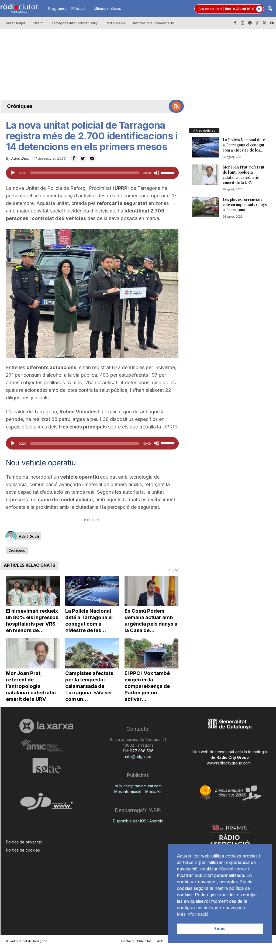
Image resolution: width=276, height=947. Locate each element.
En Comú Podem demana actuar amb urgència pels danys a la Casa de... (151, 620)
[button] (270, 9)
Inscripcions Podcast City (153, 23)
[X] (264, 23)
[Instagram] (242, 23)
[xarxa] (46, 726)
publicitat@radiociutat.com (138, 786)
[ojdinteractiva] (46, 804)
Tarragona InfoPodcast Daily (74, 23)
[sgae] (46, 765)
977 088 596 (141, 751)
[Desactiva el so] (156, 173)
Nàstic (38, 23)
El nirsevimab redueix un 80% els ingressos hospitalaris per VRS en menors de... (32, 620)
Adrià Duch (20, 158)
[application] (92, 173)
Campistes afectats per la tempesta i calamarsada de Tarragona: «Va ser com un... (89, 686)
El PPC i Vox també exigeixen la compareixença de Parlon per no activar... (147, 686)
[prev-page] (169, 570)
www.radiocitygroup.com (229, 763)
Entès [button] (220, 928)
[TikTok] (257, 23)
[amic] (46, 745)
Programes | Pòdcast (66, 8)
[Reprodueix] (13, 173)
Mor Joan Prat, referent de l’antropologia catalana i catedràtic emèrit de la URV (31, 686)
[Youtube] (271, 23)
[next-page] (176, 570)
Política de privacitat (24, 842)
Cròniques (19, 106)
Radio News (115, 23)
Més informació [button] (193, 914)
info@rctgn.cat (138, 756)
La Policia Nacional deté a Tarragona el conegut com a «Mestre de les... (89, 620)
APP (160, 941)
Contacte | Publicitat (136, 941)
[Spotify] (250, 23)
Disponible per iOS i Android (138, 821)
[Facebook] (235, 23)
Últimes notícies (107, 8)
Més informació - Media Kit (138, 791)
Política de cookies (23, 850)
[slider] (168, 172)
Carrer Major (15, 23)
